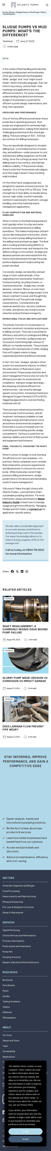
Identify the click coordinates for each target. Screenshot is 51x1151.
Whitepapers (9, 1017)
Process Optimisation (13, 941)
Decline (25, 1139)
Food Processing (11, 891)
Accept (25, 1131)
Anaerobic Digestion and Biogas (19, 885)
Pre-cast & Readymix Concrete (18, 907)
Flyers (5, 990)
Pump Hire (8, 951)
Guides (6, 996)
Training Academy (11, 1001)
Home (5, 12)
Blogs (11, 12)
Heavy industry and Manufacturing (19, 896)
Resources (10, 972)
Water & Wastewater (13, 912)
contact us (35, 509)
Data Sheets (9, 985)
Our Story (7, 1035)
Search (47, 5)
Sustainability (9, 1051)
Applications (9, 1057)
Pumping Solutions (12, 957)
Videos (6, 1007)
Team (5, 1046)
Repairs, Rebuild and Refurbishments (21, 962)
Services (8, 922)
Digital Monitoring (11, 930)
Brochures (8, 980)
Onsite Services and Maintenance (19, 935)
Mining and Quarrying (13, 902)
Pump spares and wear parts (17, 946)
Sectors (8, 878)
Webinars (7, 1012)
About (7, 1027)
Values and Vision (11, 1040)
